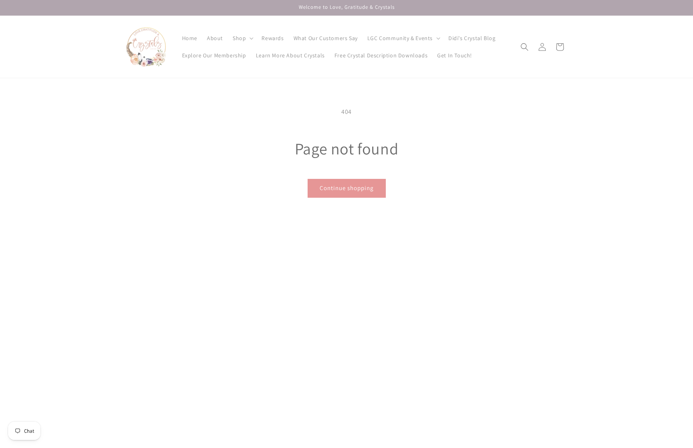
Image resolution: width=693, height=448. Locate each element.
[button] (242, 38)
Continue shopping (347, 188)
